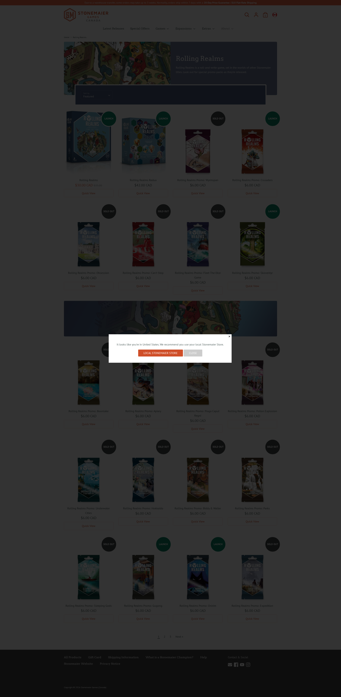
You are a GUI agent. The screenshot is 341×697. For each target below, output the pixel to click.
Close (193, 353)
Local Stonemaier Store (161, 353)
